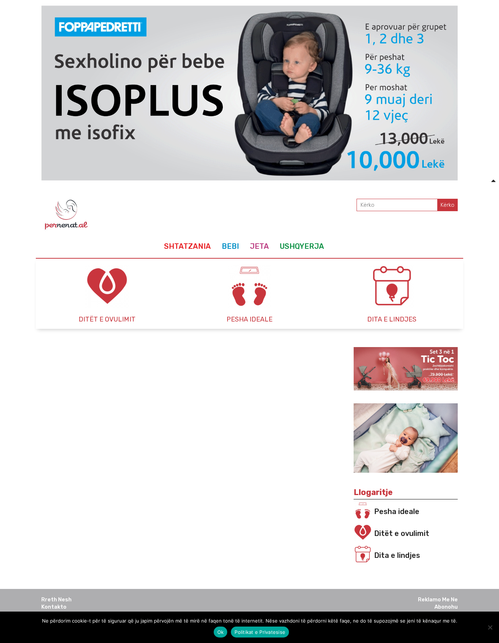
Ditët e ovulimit (401, 533)
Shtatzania (187, 246)
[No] (490, 627)
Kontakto (53, 607)
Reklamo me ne (438, 599)
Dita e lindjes (397, 555)
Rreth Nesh (56, 599)
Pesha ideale (396, 511)
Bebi (230, 246)
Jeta (259, 246)
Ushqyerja (302, 246)
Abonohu (446, 607)
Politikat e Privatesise (260, 632)
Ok (220, 632)
